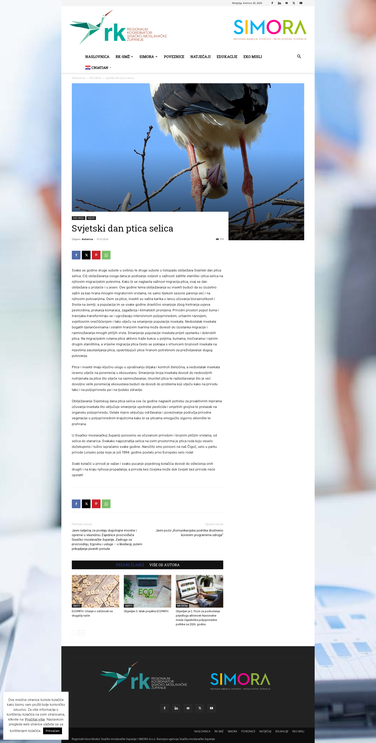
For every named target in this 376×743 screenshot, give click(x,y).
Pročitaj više (35, 719)
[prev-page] (74, 633)
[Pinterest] (96, 255)
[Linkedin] (279, 3)
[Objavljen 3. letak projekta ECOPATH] (147, 591)
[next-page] (81, 633)
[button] (299, 57)
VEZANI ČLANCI (130, 565)
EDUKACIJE (227, 56)
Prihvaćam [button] (52, 731)
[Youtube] (301, 3)
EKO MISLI (252, 56)
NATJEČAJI (200, 56)
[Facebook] (272, 3)
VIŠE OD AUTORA (164, 565)
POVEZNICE (174, 56)
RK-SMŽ (123, 56)
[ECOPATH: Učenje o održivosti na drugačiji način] (95, 591)
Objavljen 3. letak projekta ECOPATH (146, 611)
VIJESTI (91, 218)
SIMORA (146, 56)
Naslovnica (78, 78)
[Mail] (286, 3)
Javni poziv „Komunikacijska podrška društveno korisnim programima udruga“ (189, 532)
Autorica (87, 239)
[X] (293, 3)
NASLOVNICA (97, 56)
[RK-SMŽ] (188, 28)
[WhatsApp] (106, 255)
